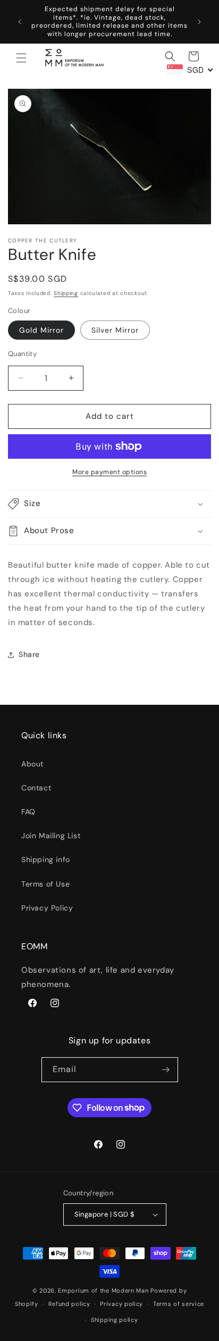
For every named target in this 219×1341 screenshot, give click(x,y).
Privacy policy (121, 1304)
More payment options (109, 472)
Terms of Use (45, 884)
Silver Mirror (115, 330)
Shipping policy (114, 1319)
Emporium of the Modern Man (103, 1290)
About (32, 764)
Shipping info (45, 859)
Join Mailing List (50, 835)
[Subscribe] (166, 1069)
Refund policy (69, 1304)
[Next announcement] (199, 21)
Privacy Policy (47, 908)
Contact (36, 787)
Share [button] (29, 654)
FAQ (28, 811)
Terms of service (178, 1304)
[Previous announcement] (19, 21)
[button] (21, 58)
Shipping (66, 293)
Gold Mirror (41, 330)
